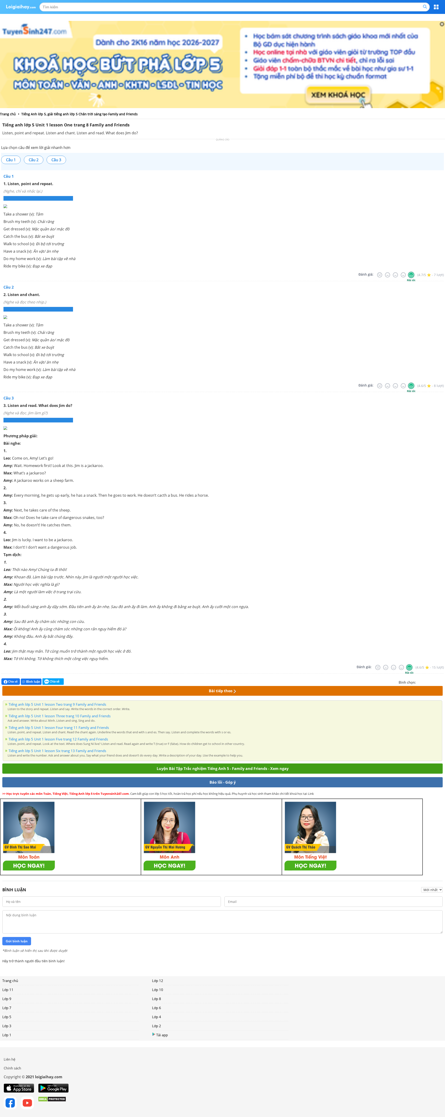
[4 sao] (436, 682)
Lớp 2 (156, 1026)
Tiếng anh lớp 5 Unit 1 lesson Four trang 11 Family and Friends (59, 727)
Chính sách (12, 1068)
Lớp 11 (7, 989)
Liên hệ (9, 1059)
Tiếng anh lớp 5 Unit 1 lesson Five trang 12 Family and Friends (58, 739)
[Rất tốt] (411, 275)
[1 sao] (419, 682)
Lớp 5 (6, 1016)
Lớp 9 (6, 998)
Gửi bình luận (17, 941)
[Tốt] (403, 275)
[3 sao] (430, 682)
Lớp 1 (6, 1035)
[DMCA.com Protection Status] (52, 1102)
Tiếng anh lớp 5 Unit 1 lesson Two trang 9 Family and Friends (57, 704)
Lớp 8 (156, 998)
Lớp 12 (157, 980)
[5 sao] (442, 682)
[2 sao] (425, 682)
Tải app (162, 1035)
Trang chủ (10, 980)
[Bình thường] (395, 275)
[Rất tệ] (380, 275)
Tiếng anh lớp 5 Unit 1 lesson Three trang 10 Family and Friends (60, 716)
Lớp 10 (157, 989)
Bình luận (33, 681)
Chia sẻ (12, 681)
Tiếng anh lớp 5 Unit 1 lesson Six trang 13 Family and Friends (57, 750)
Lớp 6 (156, 1007)
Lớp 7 (6, 1007)
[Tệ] (388, 275)
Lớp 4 (156, 1016)
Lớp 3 (6, 1026)
